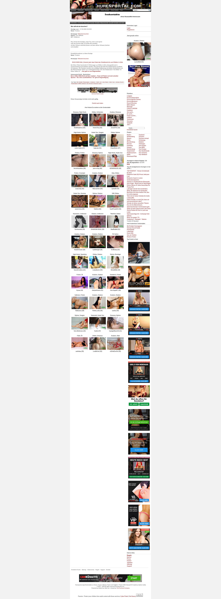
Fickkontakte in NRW (76, 83)
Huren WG (130, 233)
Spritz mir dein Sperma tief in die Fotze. (139, 208)
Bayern (129, 138)
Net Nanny (132, 596)
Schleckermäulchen (133, 180)
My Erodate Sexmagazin (134, 226)
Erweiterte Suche (132, 130)
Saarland (141, 135)
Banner (129, 557)
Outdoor (129, 117)
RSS (128, 164)
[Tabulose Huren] (139, 87)
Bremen (129, 143)
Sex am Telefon (131, 235)
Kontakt (108, 569)
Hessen (129, 147)
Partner (129, 561)
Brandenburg (131, 142)
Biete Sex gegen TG (133, 217)
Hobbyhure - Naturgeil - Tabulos (136, 219)
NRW (128, 154)
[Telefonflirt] (139, 287)
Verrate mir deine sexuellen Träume (138, 203)
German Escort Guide (133, 228)
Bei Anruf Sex (89, 10)
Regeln (97, 569)
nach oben (100, 103)
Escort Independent (133, 97)
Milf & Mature (131, 105)
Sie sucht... (130, 112)
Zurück (94, 103)
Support (129, 566)
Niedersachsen (131, 152)
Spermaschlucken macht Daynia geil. (138, 206)
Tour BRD (142, 147)
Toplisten (129, 562)
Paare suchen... (131, 115)
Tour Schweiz (143, 152)
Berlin (129, 140)
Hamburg (130, 145)
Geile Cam (112, 82)
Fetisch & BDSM (132, 108)
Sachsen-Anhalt (144, 138)
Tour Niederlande (144, 151)
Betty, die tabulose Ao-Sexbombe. (137, 190)
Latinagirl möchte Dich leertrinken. (137, 189)
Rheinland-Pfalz (132, 156)
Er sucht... (130, 114)
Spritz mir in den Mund (102, 82)
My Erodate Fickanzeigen (83, 82)
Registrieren (130, 30)
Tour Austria (142, 145)
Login (128, 28)
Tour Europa (142, 149)
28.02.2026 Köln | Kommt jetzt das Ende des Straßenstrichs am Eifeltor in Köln (97, 62)
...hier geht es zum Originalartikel (91, 71)
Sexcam (97, 10)
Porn (121, 10)
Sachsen (141, 136)
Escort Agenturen (132, 101)
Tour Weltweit (143, 154)
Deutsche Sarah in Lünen (135, 178)
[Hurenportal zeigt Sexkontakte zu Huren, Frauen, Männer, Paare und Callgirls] (110, 8)
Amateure (92, 82)
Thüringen (142, 143)
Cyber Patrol (124, 596)
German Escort (119, 82)
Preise (129, 559)
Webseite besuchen (83, 34)
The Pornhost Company (123, 588)
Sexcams (130, 121)
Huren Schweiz (105, 10)
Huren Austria (114, 10)
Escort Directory (132, 103)
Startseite (73, 10)
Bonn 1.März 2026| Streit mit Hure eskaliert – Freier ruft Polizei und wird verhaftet (94, 76)
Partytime (130, 110)
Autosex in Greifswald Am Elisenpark (138, 181)
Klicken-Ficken (131, 237)
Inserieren (80, 10)
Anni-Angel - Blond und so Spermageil (138, 183)
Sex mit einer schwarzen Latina (94, 83)
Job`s (128, 124)
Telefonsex (130, 119)
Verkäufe (129, 123)
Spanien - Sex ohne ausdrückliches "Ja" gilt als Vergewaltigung (89, 77)
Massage (130, 106)
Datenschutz (90, 569)
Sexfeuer (84, 83)
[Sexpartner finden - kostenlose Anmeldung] (110, 19)
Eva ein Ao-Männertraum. (134, 205)
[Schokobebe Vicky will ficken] (139, 263)
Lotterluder (130, 231)
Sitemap (129, 564)
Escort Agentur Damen (134, 99)
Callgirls (129, 96)
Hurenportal (130, 229)
